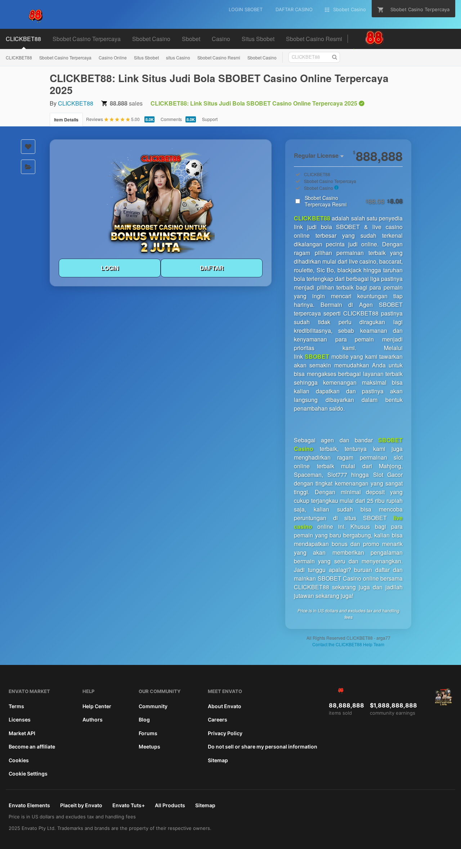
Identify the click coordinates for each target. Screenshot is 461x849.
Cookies (19, 760)
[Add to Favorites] (28, 146)
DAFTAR (212, 268)
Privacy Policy (225, 733)
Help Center (96, 706)
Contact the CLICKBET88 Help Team (348, 644)
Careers (217, 719)
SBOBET (317, 356)
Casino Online (113, 57)
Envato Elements (29, 805)
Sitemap (218, 760)
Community (153, 706)
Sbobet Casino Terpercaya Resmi (354, 201)
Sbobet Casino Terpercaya (65, 57)
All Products (170, 805)
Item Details (66, 119)
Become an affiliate (32, 746)
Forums (148, 733)
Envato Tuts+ (128, 805)
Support (210, 119)
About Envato (224, 706)
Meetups (149, 746)
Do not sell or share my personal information (262, 746)
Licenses (20, 719)
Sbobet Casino (262, 57)
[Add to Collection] (28, 167)
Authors (92, 719)
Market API (22, 733)
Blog (144, 719)
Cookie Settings (28, 773)
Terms (16, 706)
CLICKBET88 (19, 57)
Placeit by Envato (81, 805)
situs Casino (178, 57)
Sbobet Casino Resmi (218, 57)
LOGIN (110, 268)
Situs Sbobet (146, 57)
